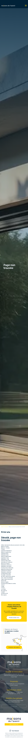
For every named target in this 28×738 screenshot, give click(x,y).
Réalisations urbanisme (6, 572)
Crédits (2, 586)
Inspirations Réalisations (6, 550)
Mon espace (4, 594)
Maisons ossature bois (6, 552)
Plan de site (3, 580)
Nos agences (4, 590)
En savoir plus (14, 706)
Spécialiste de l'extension (6, 562)
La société (3, 589)
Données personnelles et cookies (8, 583)
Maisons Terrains (5, 546)
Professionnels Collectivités (7, 567)
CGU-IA (2, 585)
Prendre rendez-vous (14, 617)
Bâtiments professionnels (6, 569)
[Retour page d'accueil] (8, 6)
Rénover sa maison (5, 563)
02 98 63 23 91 (4, 593)
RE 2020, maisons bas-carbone (8, 576)
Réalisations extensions (6, 565)
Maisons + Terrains (5, 547)
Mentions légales (4, 582)
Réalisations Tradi (5, 559)
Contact (3, 587)
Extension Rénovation (6, 560)
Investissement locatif (6, 573)
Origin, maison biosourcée (7, 579)
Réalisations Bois (5, 555)
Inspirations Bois (4, 553)
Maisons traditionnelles (6, 556)
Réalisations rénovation (6, 566)
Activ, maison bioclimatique (7, 577)
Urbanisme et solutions (6, 570)
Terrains (3, 549)
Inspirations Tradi (5, 557)
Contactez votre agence (14, 647)
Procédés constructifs (6, 574)
